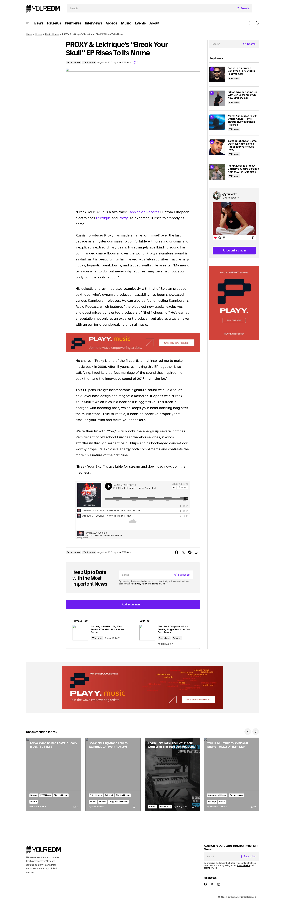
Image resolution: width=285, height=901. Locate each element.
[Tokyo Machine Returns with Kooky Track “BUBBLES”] (53, 774)
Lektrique (103, 218)
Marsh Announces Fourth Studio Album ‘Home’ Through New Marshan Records (242, 120)
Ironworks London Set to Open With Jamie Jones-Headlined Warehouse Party (242, 145)
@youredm (229, 194)
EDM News (97, 638)
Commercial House (217, 795)
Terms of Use (158, 583)
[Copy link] (196, 552)
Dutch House (96, 795)
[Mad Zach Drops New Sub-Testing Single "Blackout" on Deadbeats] (166, 632)
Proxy (123, 218)
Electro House (52, 34)
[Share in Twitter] (183, 552)
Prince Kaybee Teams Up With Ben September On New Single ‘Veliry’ (242, 95)
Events (93, 801)
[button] (28, 23)
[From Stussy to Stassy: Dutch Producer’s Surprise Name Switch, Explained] (217, 172)
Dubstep (177, 638)
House (38, 34)
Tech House (89, 62)
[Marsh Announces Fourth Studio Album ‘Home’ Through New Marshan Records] (217, 122)
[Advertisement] (234, 303)
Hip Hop (212, 801)
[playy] (133, 342)
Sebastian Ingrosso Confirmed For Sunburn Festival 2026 (241, 71)
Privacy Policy (140, 583)
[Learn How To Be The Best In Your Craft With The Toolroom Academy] (172, 774)
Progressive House (118, 801)
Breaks (33, 795)
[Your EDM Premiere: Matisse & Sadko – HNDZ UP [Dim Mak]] (231, 774)
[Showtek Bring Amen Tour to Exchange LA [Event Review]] (113, 774)
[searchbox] (151, 8)
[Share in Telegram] (190, 552)
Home (29, 34)
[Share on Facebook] (176, 552)
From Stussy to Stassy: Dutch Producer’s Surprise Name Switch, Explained (243, 168)
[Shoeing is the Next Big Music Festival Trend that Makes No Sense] (99, 632)
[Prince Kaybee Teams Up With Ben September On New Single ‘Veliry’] (217, 98)
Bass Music (164, 638)
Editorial (109, 795)
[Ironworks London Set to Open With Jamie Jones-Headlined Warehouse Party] (217, 147)
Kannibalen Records (143, 212)
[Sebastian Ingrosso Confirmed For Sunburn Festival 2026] (217, 74)
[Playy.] (142, 687)
